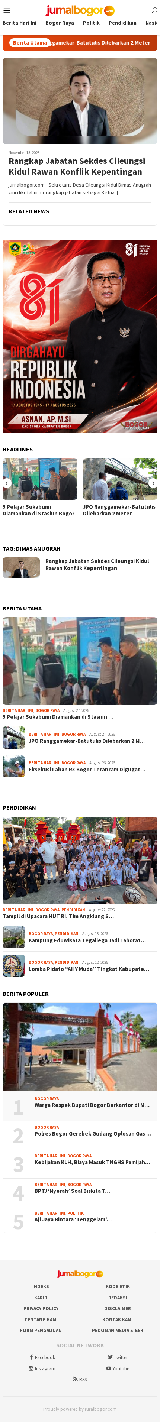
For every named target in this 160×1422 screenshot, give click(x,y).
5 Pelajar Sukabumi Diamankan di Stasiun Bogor (38, 510)
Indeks (40, 1286)
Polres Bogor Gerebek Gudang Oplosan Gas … (93, 1133)
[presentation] (7, 483)
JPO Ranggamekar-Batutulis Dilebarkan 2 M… (87, 741)
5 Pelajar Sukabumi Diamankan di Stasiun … (58, 716)
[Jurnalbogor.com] (80, 10)
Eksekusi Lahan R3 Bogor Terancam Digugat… (87, 769)
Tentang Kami (41, 1319)
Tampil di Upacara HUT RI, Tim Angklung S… (58, 916)
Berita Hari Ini (18, 710)
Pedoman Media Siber (117, 1330)
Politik (75, 1213)
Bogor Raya (47, 710)
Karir (40, 1298)
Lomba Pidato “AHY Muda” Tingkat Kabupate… (89, 969)
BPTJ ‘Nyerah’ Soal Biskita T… (72, 1191)
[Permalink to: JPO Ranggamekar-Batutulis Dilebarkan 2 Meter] (120, 479)
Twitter (121, 1357)
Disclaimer (117, 1308)
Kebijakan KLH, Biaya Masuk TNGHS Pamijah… (92, 1162)
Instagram (45, 1369)
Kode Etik (118, 1286)
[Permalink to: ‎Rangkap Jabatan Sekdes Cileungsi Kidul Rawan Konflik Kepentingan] (80, 101)
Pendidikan (73, 910)
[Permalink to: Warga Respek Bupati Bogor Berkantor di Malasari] (80, 1047)
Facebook (45, 1357)
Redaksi (117, 1298)
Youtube (120, 1369)
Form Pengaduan (41, 1330)
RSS (83, 1379)
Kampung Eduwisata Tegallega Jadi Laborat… (87, 940)
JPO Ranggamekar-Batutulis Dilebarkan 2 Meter (67, 42)
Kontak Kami (117, 1319)
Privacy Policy (40, 1308)
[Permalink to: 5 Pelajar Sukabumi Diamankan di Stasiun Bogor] (40, 479)
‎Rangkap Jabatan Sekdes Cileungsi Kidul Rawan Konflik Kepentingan (77, 166)
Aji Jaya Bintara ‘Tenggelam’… (73, 1219)
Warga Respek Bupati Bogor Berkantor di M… (92, 1105)
